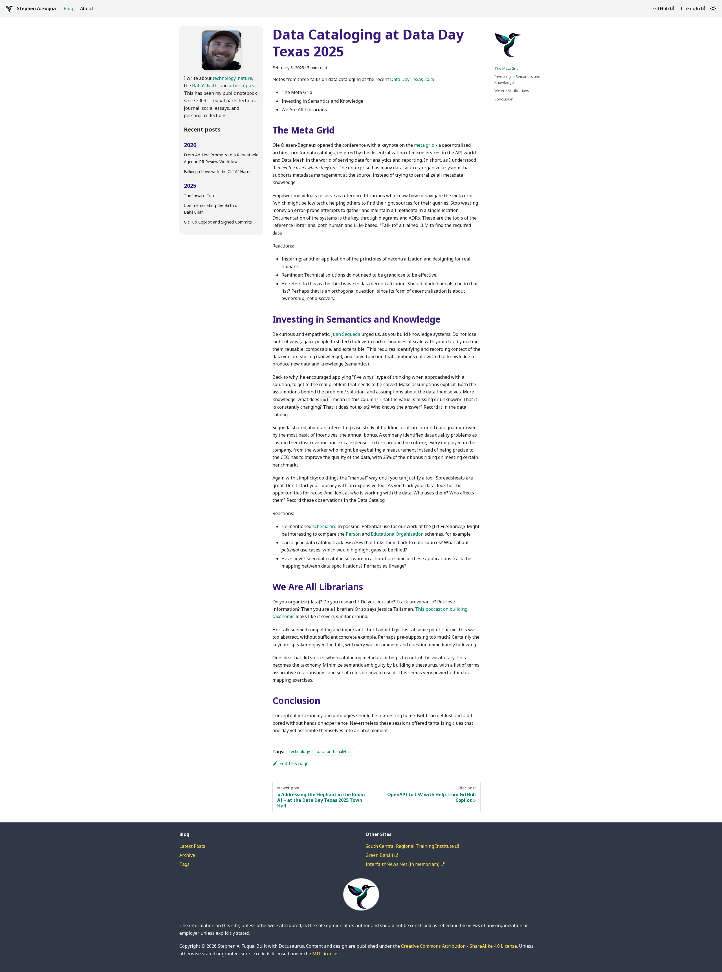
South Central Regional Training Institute (410, 846)
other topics (241, 85)
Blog (68, 8)
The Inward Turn (199, 195)
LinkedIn (690, 8)
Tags (184, 864)
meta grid (424, 145)
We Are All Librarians (511, 90)
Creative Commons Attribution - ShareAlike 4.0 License (459, 946)
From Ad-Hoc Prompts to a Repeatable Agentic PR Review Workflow (221, 158)
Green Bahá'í (379, 855)
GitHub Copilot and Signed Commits (218, 222)
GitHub (661, 8)
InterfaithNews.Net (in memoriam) (402, 864)
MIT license (324, 954)
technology (224, 78)
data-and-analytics (334, 751)
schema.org (324, 526)
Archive (187, 855)
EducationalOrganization (397, 534)
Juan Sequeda (345, 334)
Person (353, 534)
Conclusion (503, 99)
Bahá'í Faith (204, 85)
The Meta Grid (506, 68)
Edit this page (294, 763)
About (86, 8)
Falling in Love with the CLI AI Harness (220, 171)
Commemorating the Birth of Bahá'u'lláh (211, 209)
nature (245, 78)
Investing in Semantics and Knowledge (517, 79)
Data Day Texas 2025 (412, 79)
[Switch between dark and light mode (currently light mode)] (712, 8)
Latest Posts (192, 846)
